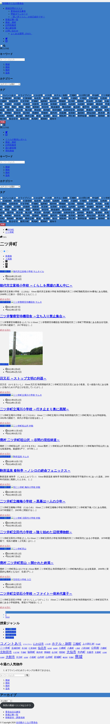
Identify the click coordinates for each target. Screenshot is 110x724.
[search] (27, 675)
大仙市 (71, 652)
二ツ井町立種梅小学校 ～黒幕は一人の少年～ (33, 501)
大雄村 (2, 657)
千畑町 (23, 652)
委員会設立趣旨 (18, 11)
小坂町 (32, 657)
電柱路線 (9, 151)
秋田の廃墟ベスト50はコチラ (17, 705)
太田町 (26, 657)
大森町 (98, 652)
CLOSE (5, 48)
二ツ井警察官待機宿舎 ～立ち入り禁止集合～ (33, 316)
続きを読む (5, 299)
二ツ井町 (9, 232)
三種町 (77, 643)
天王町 (19, 657)
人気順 (8, 259)
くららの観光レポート (16, 139)
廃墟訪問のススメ (14, 8)
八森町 (70, 648)
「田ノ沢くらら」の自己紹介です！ (28, 17)
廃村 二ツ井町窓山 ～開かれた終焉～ (27, 563)
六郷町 (103, 648)
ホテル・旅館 (62, 643)
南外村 (39, 652)
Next (7, 617)
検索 (3, 122)
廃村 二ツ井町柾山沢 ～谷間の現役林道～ (30, 440)
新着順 (8, 256)
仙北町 (49, 648)
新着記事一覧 (11, 19)
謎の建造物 (10, 28)
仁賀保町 (33, 648)
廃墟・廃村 (10, 22)
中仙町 (98, 644)
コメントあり (11, 643)
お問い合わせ (11, 31)
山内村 (40, 657)
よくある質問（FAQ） (21, 34)
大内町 (81, 652)
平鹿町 (71, 657)
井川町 (24, 648)
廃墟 (7, 64)
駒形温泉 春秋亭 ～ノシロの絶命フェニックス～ (35, 470)
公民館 (95, 647)
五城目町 (16, 648)
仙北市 (42, 648)
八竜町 (77, 648)
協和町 (31, 652)
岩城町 (58, 657)
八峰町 (62, 648)
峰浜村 (65, 657)
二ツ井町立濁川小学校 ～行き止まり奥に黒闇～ (34, 409)
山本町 (49, 657)
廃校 (7, 67)
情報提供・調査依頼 (15, 717)
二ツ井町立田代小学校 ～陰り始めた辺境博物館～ (36, 532)
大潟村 (104, 652)
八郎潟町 (85, 648)
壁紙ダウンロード (19, 14)
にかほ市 (38, 643)
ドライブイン (27, 644)
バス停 (48, 644)
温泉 (7, 73)
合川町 (55, 652)
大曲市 (90, 652)
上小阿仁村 (88, 644)
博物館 (47, 652)
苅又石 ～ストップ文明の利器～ (23, 378)
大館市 (10, 657)
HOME (11, 229)
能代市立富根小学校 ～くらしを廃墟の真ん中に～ (36, 285)
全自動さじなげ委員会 (27, 722)
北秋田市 (6, 652)
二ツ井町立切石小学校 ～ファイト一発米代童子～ (36, 593)
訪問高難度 (10, 25)
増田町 (62, 652)
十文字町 (16, 652)
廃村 (7, 70)
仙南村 (55, 648)
